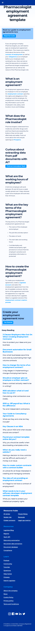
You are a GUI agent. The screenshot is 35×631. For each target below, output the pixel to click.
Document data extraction (13, 543)
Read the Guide (9, 36)
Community (8, 564)
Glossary (7, 577)
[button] (2, 2)
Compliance (8, 550)
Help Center (8, 574)
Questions (7, 570)
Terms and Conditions (11, 604)
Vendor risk (7, 517)
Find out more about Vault (16, 166)
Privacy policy (8, 600)
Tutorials (7, 567)
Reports (6, 533)
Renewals (21, 517)
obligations (13, 56)
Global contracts (9, 520)
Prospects (17, 139)
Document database (11, 547)
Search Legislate (9, 580)
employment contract (15, 94)
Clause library (23, 514)
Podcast (6, 560)
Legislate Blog (9, 530)
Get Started (8, 322)
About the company (11, 590)
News (5, 594)
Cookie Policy (8, 597)
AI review (7, 514)
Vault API (7, 537)
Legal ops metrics (24, 520)
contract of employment (14, 54)
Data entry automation (12, 540)
